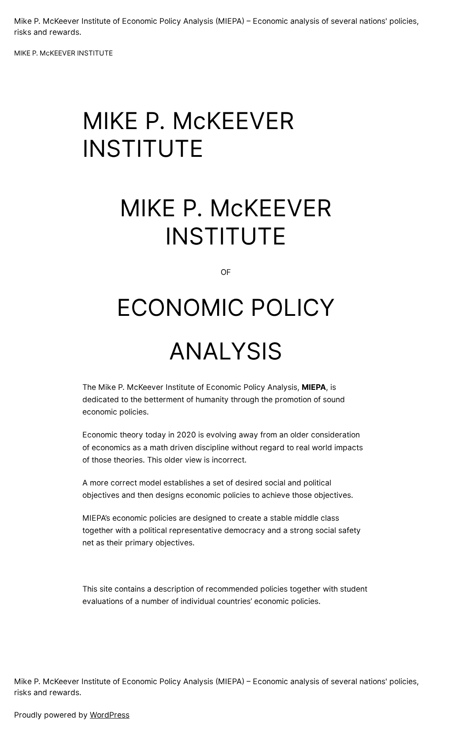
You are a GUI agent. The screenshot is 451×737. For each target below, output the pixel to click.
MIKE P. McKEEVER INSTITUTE (63, 53)
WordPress (109, 714)
